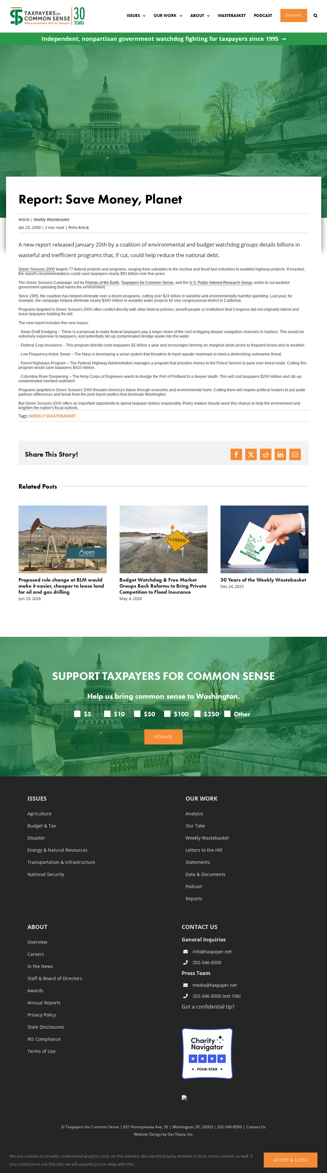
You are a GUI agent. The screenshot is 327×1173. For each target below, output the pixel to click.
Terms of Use (41, 1051)
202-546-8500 (207, 962)
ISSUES (37, 799)
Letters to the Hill (204, 850)
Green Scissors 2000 (37, 269)
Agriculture (39, 814)
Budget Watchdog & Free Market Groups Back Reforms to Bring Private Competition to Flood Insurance (163, 586)
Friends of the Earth (102, 282)
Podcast (194, 886)
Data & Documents (205, 874)
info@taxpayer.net (212, 951)
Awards (35, 991)
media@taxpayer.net (215, 985)
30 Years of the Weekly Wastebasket (263, 580)
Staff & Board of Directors (54, 978)
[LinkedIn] (280, 454)
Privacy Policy (41, 1015)
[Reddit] (265, 454)
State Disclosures (45, 1027)
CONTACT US (199, 927)
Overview (37, 942)
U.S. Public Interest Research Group (220, 282)
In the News (40, 966)
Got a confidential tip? (208, 1006)
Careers (35, 954)
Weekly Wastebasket (51, 219)
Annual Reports (44, 1003)
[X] (251, 454)
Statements (198, 862)
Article (24, 219)
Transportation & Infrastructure (61, 862)
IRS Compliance (44, 1039)
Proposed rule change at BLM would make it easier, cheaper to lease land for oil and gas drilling (61, 586)
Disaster (36, 838)
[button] (315, 15)
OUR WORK (201, 799)
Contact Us (256, 1126)
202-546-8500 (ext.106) (216, 996)
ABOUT (37, 927)
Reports (194, 899)
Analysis (194, 814)
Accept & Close (291, 1160)
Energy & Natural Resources (57, 850)
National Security (45, 874)
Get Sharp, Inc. (181, 1134)
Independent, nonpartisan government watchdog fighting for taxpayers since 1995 (160, 38)
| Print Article (76, 227)
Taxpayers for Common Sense (147, 282)
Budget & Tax (41, 826)
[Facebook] (236, 454)
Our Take (195, 826)
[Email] (295, 454)
